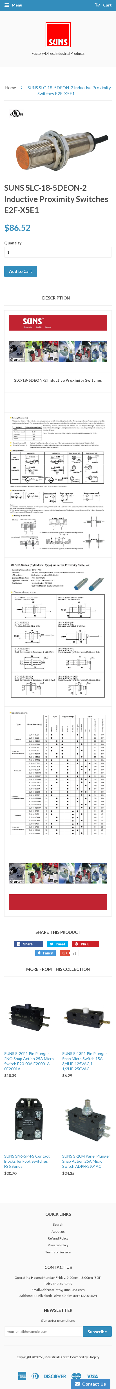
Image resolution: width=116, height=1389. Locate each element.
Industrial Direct (56, 1357)
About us (58, 1231)
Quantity (12, 242)
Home (10, 87)
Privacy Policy (58, 1245)
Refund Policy (58, 1238)
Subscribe (97, 1331)
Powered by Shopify (84, 1357)
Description (56, 297)
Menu (16, 5)
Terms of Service (58, 1252)
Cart (107, 5)
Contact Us (93, 1384)
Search (58, 1224)
